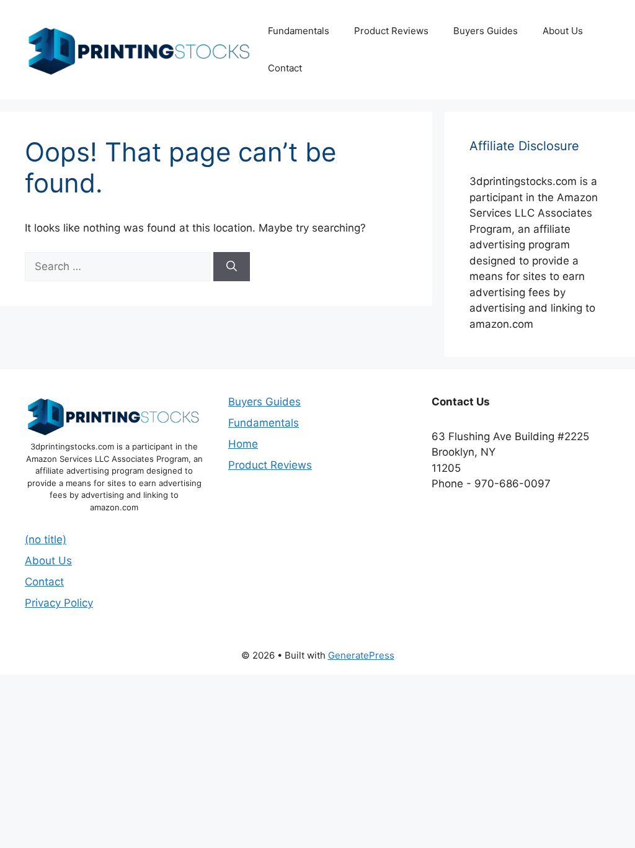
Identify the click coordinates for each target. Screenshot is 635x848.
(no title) (45, 539)
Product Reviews (391, 31)
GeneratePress (361, 655)
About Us (563, 31)
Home (243, 444)
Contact (285, 68)
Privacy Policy (59, 603)
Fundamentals (298, 31)
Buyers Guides (485, 31)
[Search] (231, 267)
